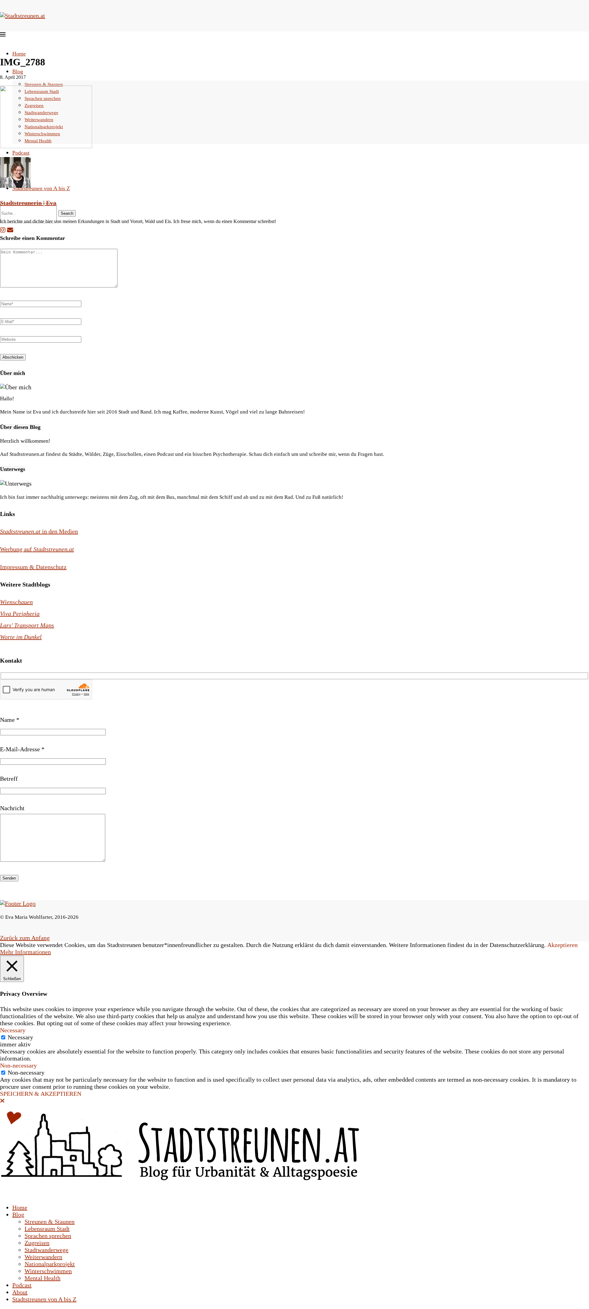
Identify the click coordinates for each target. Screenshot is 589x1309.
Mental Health (42, 1278)
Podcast (20, 153)
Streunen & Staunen (44, 84)
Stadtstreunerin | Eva (28, 202)
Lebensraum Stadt (47, 1228)
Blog (17, 71)
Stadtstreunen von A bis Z (41, 188)
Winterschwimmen (48, 1271)
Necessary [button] (12, 1030)
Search (67, 213)
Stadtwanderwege (46, 1249)
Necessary (20, 1037)
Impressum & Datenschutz (33, 567)
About (20, 1292)
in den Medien (39, 531)
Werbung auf (37, 549)
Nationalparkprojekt (50, 1264)
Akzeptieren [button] (562, 944)
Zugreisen (37, 1242)
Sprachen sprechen (48, 1235)
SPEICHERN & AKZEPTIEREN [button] (40, 1093)
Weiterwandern (43, 1256)
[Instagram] (3, 230)
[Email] (10, 230)
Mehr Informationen (25, 952)
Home (19, 54)
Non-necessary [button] (18, 1065)
